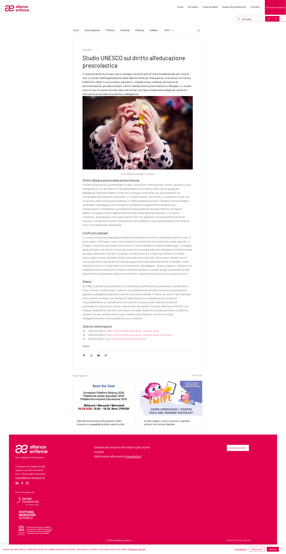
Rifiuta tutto (257, 549)
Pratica (139, 30)
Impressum (231, 540)
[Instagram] (27, 483)
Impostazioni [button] (241, 549)
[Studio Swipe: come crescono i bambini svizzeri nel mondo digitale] (171, 398)
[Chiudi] (282, 549)
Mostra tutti (197, 375)
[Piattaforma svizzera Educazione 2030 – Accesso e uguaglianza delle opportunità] (104, 398)
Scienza (124, 30)
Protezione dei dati (243, 540)
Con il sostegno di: (25, 492)
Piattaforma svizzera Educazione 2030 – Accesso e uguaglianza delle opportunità (100, 422)
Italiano (154, 30)
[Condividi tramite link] (105, 355)
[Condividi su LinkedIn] (98, 355)
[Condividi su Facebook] (84, 355)
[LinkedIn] (17, 483)
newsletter (133, 456)
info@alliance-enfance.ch (30, 477)
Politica (110, 30)
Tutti (76, 30)
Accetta (272, 549)
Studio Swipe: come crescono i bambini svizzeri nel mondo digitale (167, 422)
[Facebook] (22, 483)
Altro (167, 30)
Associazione (92, 30)
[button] (198, 30)
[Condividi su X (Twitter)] (91, 355)
